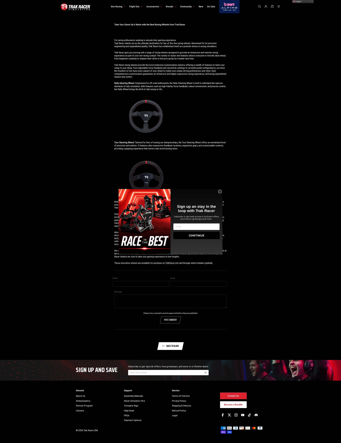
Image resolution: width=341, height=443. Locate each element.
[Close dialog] (219, 191)
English (298, 2)
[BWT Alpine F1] (229, 6)
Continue (196, 235)
